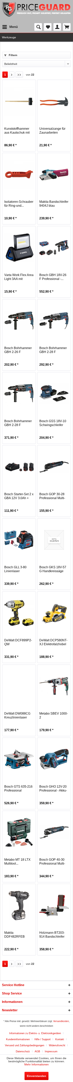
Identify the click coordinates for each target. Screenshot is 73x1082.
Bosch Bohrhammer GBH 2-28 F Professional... (53, 350)
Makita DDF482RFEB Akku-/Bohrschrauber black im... (18, 935)
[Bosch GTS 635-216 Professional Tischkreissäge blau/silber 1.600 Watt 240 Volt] (19, 759)
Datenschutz (23, 1051)
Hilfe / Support (42, 1039)
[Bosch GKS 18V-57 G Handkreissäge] (54, 539)
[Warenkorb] (67, 27)
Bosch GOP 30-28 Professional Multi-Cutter (52, 496)
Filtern (12, 55)
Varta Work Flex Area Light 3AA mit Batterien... (18, 277)
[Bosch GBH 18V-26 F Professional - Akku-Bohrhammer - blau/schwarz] (54, 247)
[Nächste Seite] (11, 74)
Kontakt (59, 1039)
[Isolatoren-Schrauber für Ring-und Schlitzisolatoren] (19, 174)
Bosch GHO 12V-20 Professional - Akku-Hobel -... (53, 789)
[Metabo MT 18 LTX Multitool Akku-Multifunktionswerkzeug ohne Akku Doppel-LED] (19, 832)
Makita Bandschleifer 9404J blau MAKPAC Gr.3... (53, 204)
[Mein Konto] (57, 27)
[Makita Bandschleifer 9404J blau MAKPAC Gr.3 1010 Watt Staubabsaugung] (54, 174)
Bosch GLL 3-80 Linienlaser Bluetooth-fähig (15, 569)
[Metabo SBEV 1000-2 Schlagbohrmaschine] (54, 686)
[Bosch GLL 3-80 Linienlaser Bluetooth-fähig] (19, 539)
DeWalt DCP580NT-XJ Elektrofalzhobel (53, 642)
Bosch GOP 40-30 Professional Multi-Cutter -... (52, 862)
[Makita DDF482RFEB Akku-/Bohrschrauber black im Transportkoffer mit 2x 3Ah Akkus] (19, 905)
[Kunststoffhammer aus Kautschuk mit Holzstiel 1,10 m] (19, 101)
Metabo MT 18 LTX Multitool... (17, 861)
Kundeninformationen (18, 1039)
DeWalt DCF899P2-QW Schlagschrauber (18, 642)
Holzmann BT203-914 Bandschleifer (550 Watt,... (52, 935)
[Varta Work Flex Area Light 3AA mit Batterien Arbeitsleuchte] (19, 247)
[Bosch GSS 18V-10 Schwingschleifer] (54, 393)
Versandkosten (61, 1021)
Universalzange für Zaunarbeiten (52, 130)
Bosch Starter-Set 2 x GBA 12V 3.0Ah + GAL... (18, 496)
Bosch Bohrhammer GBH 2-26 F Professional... (18, 350)
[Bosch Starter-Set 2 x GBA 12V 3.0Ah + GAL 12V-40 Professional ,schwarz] (19, 466)
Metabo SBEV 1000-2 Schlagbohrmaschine (54, 715)
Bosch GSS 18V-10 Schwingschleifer (52, 423)
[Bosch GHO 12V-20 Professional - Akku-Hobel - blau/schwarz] (54, 759)
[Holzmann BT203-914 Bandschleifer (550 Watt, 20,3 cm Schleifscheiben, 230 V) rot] (54, 905)
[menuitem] (10, 27)
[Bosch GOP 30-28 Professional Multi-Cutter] (54, 466)
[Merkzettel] (48, 27)
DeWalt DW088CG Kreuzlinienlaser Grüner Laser (17, 715)
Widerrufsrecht (57, 1045)
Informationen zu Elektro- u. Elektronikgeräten (35, 1033)
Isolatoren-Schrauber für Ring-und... (18, 203)
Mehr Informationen (36, 1064)
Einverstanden (36, 1076)
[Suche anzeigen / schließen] (38, 27)
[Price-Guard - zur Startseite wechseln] (36, 11)
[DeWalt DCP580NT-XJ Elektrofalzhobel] (54, 613)
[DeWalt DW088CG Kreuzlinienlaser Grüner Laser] (19, 686)
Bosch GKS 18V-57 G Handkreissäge (52, 569)
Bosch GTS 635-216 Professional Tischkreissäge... (18, 789)
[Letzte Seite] (19, 74)
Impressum (51, 1051)
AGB (37, 1051)
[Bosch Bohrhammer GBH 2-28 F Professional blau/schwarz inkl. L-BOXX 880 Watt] (19, 393)
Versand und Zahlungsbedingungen (24, 1045)
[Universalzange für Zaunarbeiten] (54, 101)
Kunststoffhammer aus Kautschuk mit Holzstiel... (17, 131)
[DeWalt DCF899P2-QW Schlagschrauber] (19, 613)
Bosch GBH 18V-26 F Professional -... (52, 277)
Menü (13, 27)
